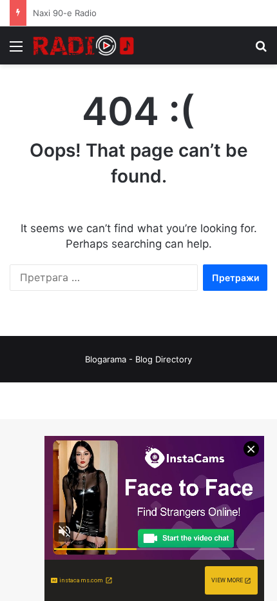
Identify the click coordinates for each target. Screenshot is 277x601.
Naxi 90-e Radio (65, 13)
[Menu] (16, 50)
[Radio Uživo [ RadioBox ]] (83, 45)
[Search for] (260, 50)
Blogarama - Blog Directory (138, 359)
